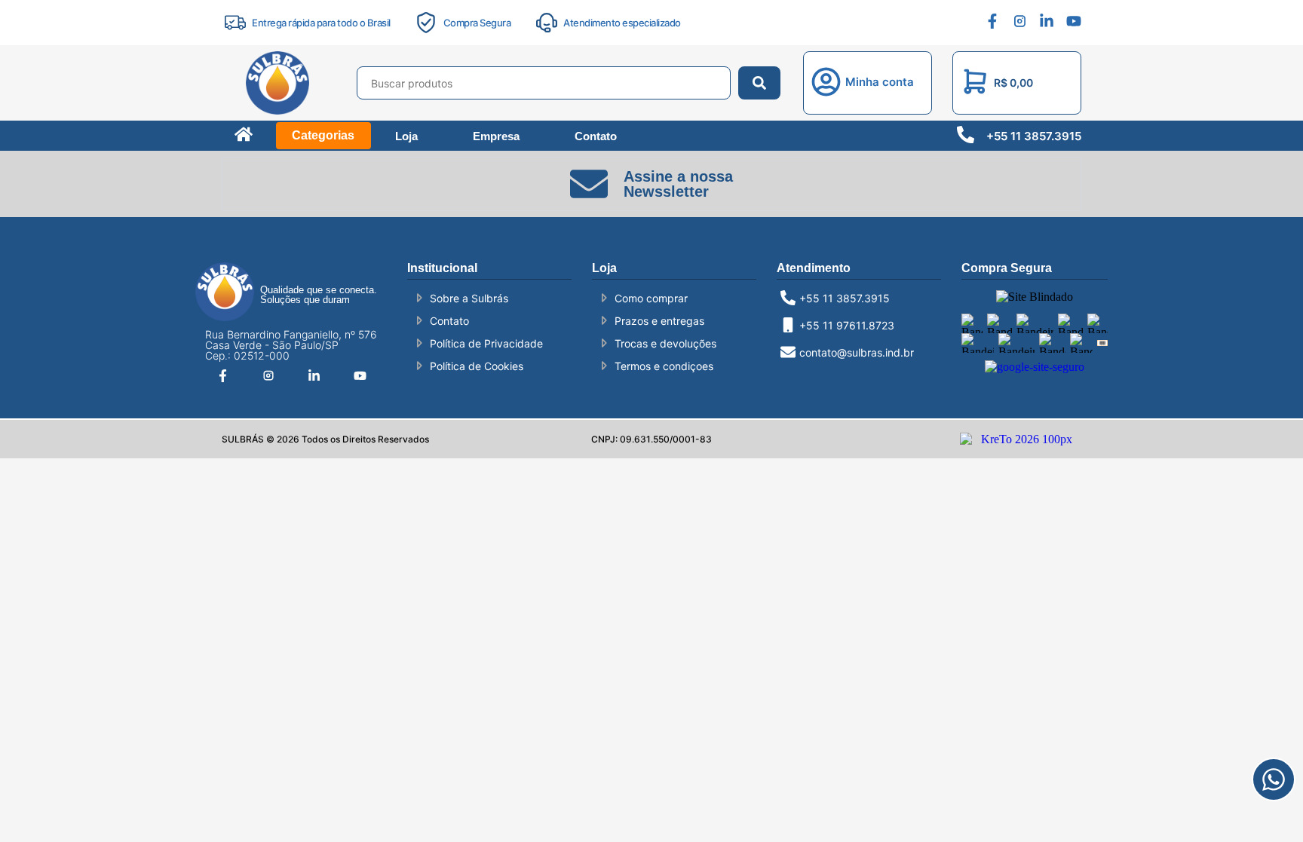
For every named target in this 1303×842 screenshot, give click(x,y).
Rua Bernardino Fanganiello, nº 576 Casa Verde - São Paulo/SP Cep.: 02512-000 (291, 345)
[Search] (759, 83)
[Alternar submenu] (342, 79)
